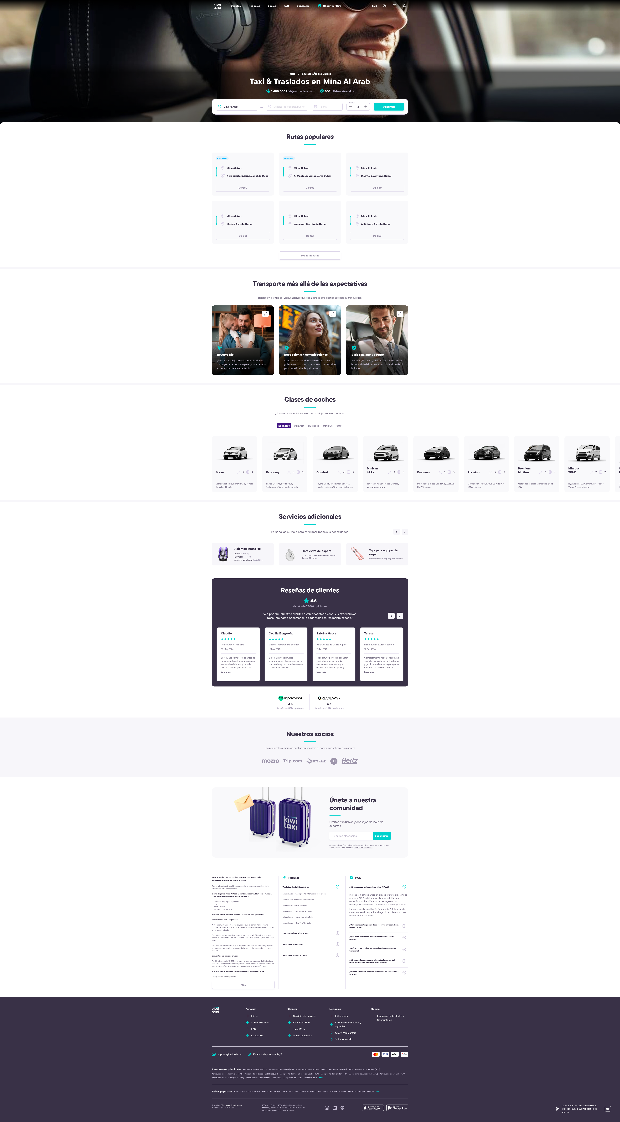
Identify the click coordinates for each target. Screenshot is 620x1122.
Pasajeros (353, 102)
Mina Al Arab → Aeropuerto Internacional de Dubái (304, 894)
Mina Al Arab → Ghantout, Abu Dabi (298, 917)
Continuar (389, 106)
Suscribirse (381, 835)
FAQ (286, 5)
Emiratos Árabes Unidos (316, 73)
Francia (265, 1091)
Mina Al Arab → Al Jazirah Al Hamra (297, 911)
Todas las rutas (310, 255)
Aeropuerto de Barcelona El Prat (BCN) (261, 1074)
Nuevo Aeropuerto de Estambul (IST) (311, 1069)
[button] (262, 107)
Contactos (303, 5)
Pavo (236, 1091)
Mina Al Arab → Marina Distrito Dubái (298, 899)
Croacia (333, 1091)
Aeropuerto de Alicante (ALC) (367, 1069)
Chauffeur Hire (332, 5)
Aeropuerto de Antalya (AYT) (281, 1069)
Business (313, 425)
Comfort (299, 425)
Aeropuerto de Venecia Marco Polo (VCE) (263, 1077)
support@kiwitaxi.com (230, 1054)
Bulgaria (342, 1091)
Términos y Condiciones (231, 1105)
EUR (374, 5)
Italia (250, 1091)
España (243, 1091)
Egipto (325, 1091)
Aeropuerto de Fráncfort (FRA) (334, 1074)
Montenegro (275, 1091)
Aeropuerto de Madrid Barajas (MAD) (227, 1074)
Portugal (361, 1091)
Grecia (257, 1091)
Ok (608, 1108)
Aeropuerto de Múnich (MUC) (392, 1074)
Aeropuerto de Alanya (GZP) (255, 1069)
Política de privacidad (363, 847)
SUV (339, 425)
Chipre (296, 1091)
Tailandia (287, 1091)
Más (321, 1077)
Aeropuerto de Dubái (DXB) (341, 1069)
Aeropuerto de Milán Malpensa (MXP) (228, 1077)
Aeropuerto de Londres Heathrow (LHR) (300, 1077)
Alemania (352, 1091)
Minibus (328, 425)
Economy (284, 425)
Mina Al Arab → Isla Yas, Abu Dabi (297, 923)
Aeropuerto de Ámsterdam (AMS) (363, 1074)
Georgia (370, 1091)
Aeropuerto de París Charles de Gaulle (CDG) (299, 1074)
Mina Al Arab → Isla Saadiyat (295, 905)
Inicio (292, 73)
